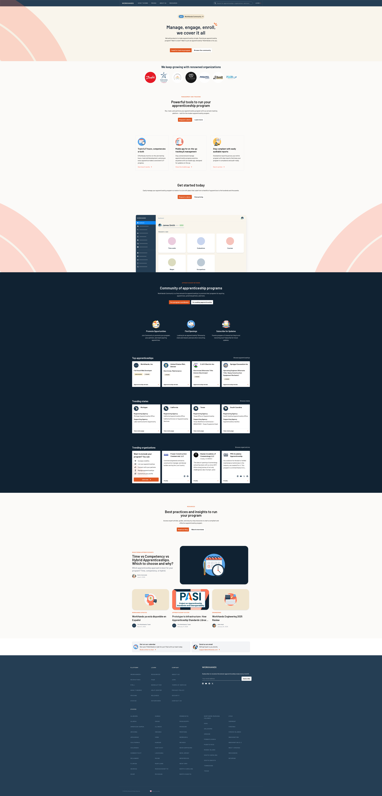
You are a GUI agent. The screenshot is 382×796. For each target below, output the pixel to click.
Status (133, 701)
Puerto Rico (209, 744)
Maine (157, 758)
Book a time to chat (147, 650)
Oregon (207, 734)
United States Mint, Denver (178, 365)
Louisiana (159, 753)
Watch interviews (197, 529)
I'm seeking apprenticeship (202, 302)
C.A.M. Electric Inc (207, 364)
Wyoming (232, 758)
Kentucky (159, 748)
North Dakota (185, 774)
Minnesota (184, 716)
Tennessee (208, 765)
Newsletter (156, 685)
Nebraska (184, 737)
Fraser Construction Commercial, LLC (179, 455)
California (174, 407)
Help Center (156, 690)
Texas (202, 407)
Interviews (156, 701)
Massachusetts (161, 769)
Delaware (135, 758)
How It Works (136, 690)
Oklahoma (208, 729)
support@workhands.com (208, 650)
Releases (155, 695)
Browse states (245, 401)
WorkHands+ (136, 674)
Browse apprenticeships (241, 358)
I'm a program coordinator (179, 302)
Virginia (232, 726)
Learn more (199, 120)
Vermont (232, 721)
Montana (183, 732)
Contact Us (177, 701)
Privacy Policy (178, 690)
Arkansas (135, 737)
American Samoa (137, 726)
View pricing (198, 197)
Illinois (158, 726)
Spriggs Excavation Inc (239, 364)
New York (183, 763)
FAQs (153, 679)
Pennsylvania (210, 739)
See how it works (144, 167)
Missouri (183, 726)
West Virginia (234, 748)
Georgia (134, 769)
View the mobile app (182, 167)
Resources (155, 674)
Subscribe (246, 679)
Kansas (158, 742)
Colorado (135, 748)
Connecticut (136, 753)
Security (175, 695)
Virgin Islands (235, 732)
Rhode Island (209, 750)
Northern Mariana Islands (212, 717)
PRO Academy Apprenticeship (236, 455)
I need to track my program (180, 50)
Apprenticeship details (141, 384)
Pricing (134, 695)
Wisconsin (233, 753)
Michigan (144, 407)
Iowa (157, 737)
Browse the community (202, 50)
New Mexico (184, 758)
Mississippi (184, 721)
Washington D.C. (235, 742)
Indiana (158, 732)
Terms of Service (179, 685)
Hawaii (157, 716)
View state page (139, 431)
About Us (176, 674)
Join (174, 679)
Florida (134, 763)
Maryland (159, 763)
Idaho (157, 721)
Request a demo (185, 120)
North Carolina (186, 769)
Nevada (183, 742)
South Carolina (236, 407)
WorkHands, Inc (147, 364)
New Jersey (184, 753)
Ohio (206, 723)
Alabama (134, 716)
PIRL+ (133, 685)
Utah (231, 716)
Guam (133, 774)
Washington (234, 737)
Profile (166, 481)
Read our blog (183, 529)
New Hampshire (186, 748)
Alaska (133, 721)
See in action (217, 167)
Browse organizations (242, 447)
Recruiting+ (136, 679)
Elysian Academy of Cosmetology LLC (208, 455)
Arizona (134, 732)
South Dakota (210, 760)
